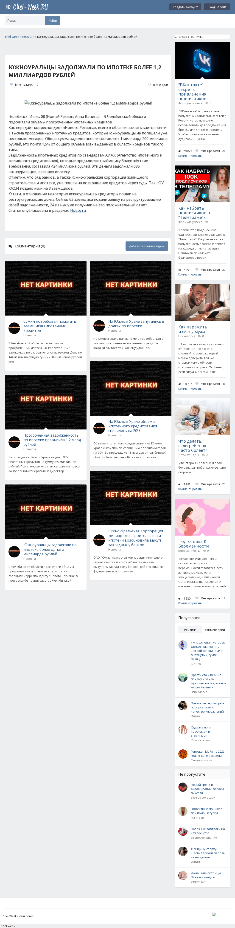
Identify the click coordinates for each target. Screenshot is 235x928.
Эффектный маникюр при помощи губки (206, 811)
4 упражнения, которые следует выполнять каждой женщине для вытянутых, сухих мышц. (208, 650)
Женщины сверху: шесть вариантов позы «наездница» (208, 853)
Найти (52, 20)
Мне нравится (26, 85)
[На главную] (28, 7)
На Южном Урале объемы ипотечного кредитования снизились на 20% (132, 426)
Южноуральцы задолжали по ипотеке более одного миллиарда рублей (50, 549)
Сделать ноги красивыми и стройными (201, 731)
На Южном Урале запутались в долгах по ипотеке (136, 323)
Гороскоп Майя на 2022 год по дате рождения (207, 753)
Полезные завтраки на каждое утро (208, 831)
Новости (78, 210)
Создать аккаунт (185, 7)
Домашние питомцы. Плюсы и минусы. (206, 875)
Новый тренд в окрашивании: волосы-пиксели (208, 789)
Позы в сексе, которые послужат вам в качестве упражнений (207, 707)
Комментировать (190, 156)
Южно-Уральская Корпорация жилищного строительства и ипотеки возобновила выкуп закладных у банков (135, 538)
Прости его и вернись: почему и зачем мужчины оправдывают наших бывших (208, 681)
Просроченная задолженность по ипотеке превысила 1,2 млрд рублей (52, 440)
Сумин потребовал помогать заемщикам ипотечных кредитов (49, 326)
